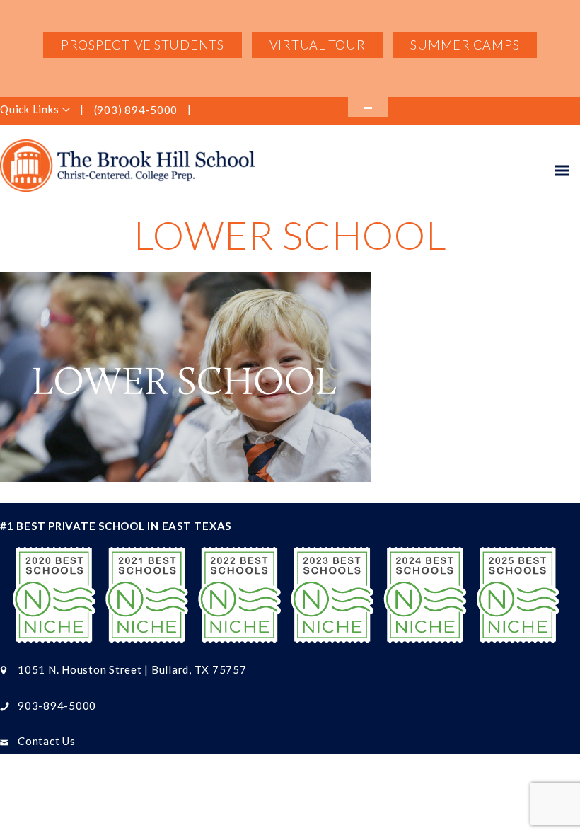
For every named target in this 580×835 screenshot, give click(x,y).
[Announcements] (368, 107)
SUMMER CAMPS (464, 44)
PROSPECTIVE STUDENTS (142, 44)
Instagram (231, 110)
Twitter (254, 110)
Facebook (207, 110)
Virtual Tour (317, 44)
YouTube (276, 110)
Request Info (434, 129)
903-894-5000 (57, 705)
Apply (521, 129)
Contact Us (47, 741)
